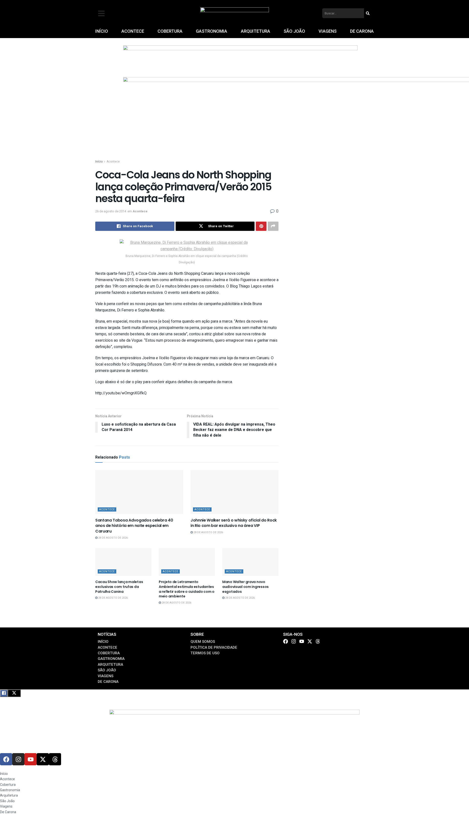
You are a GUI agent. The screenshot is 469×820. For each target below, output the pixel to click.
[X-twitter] (309, 641)
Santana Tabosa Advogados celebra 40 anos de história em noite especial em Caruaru (134, 525)
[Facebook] (285, 641)
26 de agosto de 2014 (110, 211)
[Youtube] (301, 641)
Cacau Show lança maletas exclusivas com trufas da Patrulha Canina (119, 586)
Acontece (113, 161)
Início (99, 161)
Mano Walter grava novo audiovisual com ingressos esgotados (245, 586)
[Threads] (317, 641)
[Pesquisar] (367, 13)
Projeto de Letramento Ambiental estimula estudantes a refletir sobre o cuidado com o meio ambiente (186, 589)
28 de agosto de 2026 (112, 538)
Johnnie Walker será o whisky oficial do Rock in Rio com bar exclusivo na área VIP (234, 522)
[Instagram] (293, 641)
